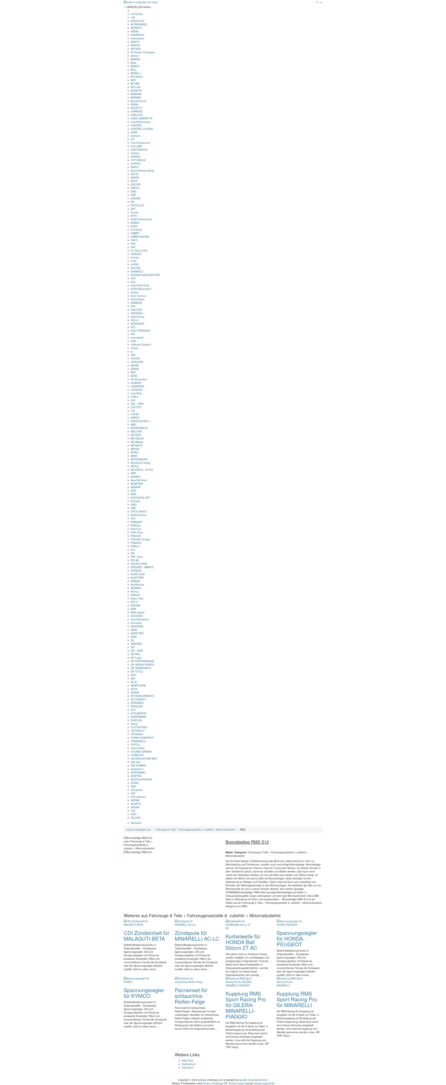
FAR (133, 247)
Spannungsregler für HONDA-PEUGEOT (297, 938)
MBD (133, 424)
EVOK (134, 226)
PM (132, 553)
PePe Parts (137, 532)
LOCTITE (136, 407)
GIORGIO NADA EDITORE (145, 275)
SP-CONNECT (139, 699)
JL (132, 351)
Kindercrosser (236, 1083)
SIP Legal (136, 657)
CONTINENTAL (139, 149)
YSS (133, 810)
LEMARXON (137, 386)
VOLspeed (136, 790)
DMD (133, 191)
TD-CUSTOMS (139, 727)
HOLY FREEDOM (140, 330)
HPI (133, 334)
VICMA (134, 783)
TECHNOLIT (138, 730)
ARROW (135, 45)
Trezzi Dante (138, 748)
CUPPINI (135, 163)
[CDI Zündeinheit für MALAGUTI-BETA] (138, 922)
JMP (133, 355)
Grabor (135, 292)
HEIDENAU (137, 313)
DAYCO (135, 167)
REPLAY (135, 595)
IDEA (133, 341)
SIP (132, 647)
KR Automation (139, 379)
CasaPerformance (141, 122)
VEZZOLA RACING (141, 779)
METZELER (137, 438)
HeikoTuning (137, 316)
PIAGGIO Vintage (140, 539)
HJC (133, 327)
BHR (133, 80)
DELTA (134, 174)
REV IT (135, 602)
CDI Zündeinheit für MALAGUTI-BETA (146, 935)
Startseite (136, 823)
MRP (133, 473)
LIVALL (135, 396)
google (243, 1080)
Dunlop (135, 212)
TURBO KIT (137, 755)
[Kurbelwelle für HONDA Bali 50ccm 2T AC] (239, 924)
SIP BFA (135, 654)
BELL (134, 69)
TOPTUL (135, 744)
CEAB (134, 132)
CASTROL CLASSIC (142, 128)
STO (133, 710)
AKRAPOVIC (137, 35)
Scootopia (136, 623)
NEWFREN (137, 483)
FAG (133, 243)
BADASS (135, 59)
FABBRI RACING (140, 236)
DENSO (135, 177)
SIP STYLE (137, 671)
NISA (133, 494)
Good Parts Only (140, 285)
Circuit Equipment (140, 142)
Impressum (188, 1067)
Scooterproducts (140, 619)
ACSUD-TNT (138, 21)
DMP (133, 195)
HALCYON (136, 309)
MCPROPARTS (139, 428)
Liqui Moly (136, 393)
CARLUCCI (137, 115)
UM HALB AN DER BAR (144, 758)
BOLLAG (135, 87)
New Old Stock (139, 480)
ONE (133, 508)
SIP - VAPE (137, 650)
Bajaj (133, 62)
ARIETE (135, 41)
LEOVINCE (137, 389)
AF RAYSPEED (139, 24)
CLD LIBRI (136, 146)
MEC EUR (136, 431)
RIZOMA (135, 605)
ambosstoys (137, 38)
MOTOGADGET (139, 459)
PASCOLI (136, 525)
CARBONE (137, 111)
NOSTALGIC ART (140, 497)
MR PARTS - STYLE (142, 469)
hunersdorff (137, 337)
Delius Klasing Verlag (142, 170)
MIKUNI (135, 449)
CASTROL (136, 125)
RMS (133, 609)
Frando (135, 257)
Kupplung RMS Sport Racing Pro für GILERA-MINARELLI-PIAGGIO (246, 1005)
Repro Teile (137, 598)
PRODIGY (136, 570)
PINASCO (136, 543)
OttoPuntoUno (138, 515)
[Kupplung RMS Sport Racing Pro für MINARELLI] (291, 981)
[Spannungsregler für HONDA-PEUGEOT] (291, 922)
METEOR (136, 435)
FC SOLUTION (139, 250)
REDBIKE (136, 588)
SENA (134, 629)
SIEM (134, 636)
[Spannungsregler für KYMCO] (138, 979)
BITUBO (135, 83)
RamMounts (137, 584)
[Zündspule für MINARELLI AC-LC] (189, 922)
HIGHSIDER (137, 323)
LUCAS (135, 414)
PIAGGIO (136, 536)
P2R (133, 518)
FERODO (136, 254)
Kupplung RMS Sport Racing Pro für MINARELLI (297, 999)
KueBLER (136, 382)
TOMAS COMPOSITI (142, 737)
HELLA (134, 320)
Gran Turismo (138, 295)
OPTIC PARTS (139, 511)
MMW (134, 456)
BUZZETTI (137, 108)
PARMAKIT (137, 522)
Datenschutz (188, 1064)
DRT (133, 208)
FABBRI (135, 233)
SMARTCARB (138, 685)
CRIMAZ (135, 156)
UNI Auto (136, 762)
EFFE (134, 215)
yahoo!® (263, 1080)
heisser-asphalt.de (264, 1083)
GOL (133, 282)
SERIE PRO (137, 633)
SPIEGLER (137, 706)
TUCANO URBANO (141, 751)
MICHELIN (136, 445)
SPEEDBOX (137, 703)
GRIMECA (136, 302)
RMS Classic (138, 612)
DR (132, 202)
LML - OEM (137, 403)
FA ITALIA (136, 229)
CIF (133, 139)
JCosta (134, 348)
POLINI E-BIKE (139, 563)
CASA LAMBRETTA (141, 118)
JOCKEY (135, 358)
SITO (133, 675)
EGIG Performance (141, 219)
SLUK (134, 682)
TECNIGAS (137, 734)
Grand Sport (137, 299)
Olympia (135, 501)
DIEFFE (135, 188)
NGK (133, 490)
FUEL (134, 261)
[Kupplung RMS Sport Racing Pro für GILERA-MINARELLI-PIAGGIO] (239, 981)
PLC (133, 549)
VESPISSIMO (138, 772)
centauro (135, 135)
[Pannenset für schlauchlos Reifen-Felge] (189, 979)
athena (134, 55)
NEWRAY (136, 487)
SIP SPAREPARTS (141, 668)
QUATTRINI (137, 577)
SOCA (134, 689)
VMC (133, 786)
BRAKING (136, 94)
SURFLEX (136, 720)
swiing (134, 723)
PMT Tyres (137, 556)
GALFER (135, 268)
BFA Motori (137, 76)
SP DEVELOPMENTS (142, 696)
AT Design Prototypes (143, 52)
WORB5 (135, 800)
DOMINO (136, 198)
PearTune (136, 529)
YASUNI (135, 807)
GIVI (133, 278)
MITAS (134, 452)
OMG (134, 504)
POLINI (135, 560)
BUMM (134, 104)
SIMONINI (136, 643)
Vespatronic (137, 769)
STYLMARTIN (138, 713)
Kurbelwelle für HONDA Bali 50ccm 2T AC (243, 941)
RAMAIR (135, 581)
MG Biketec (137, 442)
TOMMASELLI (138, 741)
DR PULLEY (137, 205)
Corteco (135, 153)
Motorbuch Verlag (140, 462)
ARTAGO (136, 48)
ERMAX (135, 222)
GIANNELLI (137, 271)
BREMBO (136, 97)
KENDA (135, 369)
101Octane (137, 14)
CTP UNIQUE (138, 160)
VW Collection (138, 796)
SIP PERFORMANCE (142, 661)
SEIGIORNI (137, 626)
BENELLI (136, 73)
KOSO (134, 375)
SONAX (135, 692)
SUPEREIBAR (138, 716)
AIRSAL (135, 31)
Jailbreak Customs (141, 344)
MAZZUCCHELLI (140, 421)
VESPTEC (136, 776)
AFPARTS (136, 28)
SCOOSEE (137, 616)
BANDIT (135, 66)
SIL (132, 640)
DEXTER (135, 184)
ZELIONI (135, 817)
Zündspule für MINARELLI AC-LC (197, 935)
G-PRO (135, 264)
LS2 (133, 410)
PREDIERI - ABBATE (142, 567)
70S (133, 17)
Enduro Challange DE (215, 1083)
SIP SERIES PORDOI (142, 664)
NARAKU (136, 476)
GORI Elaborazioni (141, 289)
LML (133, 400)
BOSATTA (136, 90)
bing (250, 1080)
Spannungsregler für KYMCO (144, 992)
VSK (133, 793)
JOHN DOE (137, 362)
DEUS (134, 181)
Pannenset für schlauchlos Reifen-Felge (191, 995)
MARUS (135, 417)
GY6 (133, 306)
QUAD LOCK (138, 574)
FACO (134, 240)
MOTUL (135, 466)
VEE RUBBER (138, 765)
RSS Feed (187, 1060)
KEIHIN (135, 365)
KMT (133, 372)
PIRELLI (135, 546)
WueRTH (136, 803)
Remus (135, 591)
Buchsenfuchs (138, 101)
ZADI (133, 814)
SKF (133, 678)
